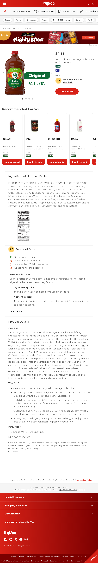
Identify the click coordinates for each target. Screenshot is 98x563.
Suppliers (62, 561)
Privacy (21, 557)
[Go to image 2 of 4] (26, 98)
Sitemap (13, 557)
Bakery (79, 20)
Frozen (44, 20)
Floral (90, 20)
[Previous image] (3, 72)
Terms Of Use (74, 557)
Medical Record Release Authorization (15, 561)
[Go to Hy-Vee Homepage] (49, 4)
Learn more (16, 311)
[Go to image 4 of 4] (32, 98)
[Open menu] (4, 3)
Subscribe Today (84, 480)
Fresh (7, 20)
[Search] (88, 3)
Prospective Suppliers (49, 561)
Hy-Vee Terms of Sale (68, 490)
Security (65, 557)
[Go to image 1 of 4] (22, 98)
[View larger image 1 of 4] (27, 72)
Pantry (18, 20)
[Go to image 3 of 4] (29, 98)
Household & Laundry (61, 20)
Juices (15, 28)
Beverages (31, 20)
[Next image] (51, 72)
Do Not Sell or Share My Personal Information (43, 557)
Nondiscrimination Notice (76, 561)
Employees (35, 561)
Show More (13, 452)
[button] (68, 82)
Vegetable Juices (27, 28)
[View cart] (93, 4)
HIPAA (83, 557)
